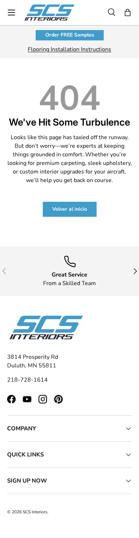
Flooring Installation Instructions (69, 49)
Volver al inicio (69, 209)
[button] (127, 12)
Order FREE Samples (69, 34)
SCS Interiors (35, 512)
